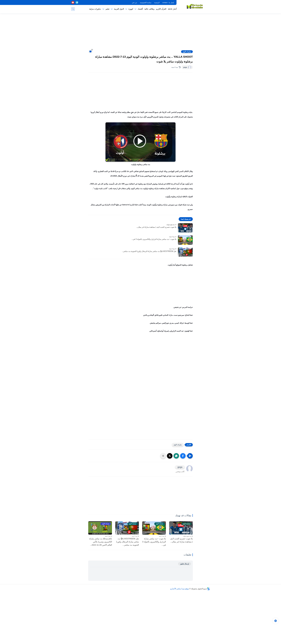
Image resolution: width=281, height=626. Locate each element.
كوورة (131, 9)
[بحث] (73, 9)
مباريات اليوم (187, 52)
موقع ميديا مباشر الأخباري (179, 589)
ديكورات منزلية (95, 9)
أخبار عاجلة (172, 9)
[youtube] (72, 2)
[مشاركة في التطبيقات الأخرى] (163, 456)
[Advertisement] (140, 33)
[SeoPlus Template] (208, 588)
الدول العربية (119, 9)
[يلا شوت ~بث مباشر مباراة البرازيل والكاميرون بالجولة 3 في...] (185, 240)
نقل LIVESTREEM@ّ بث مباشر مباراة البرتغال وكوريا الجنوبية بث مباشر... (149, 251)
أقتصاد (140, 9)
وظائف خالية (149, 9)
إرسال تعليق (184, 564)
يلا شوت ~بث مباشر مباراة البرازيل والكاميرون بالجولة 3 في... (153, 239)
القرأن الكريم (161, 9)
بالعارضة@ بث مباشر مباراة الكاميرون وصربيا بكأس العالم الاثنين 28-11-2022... (100, 542)
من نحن (134, 2)
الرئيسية (156, 2)
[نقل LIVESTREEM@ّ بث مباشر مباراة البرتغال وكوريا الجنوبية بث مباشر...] (185, 252)
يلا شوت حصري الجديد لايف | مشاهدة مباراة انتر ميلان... (156, 227)
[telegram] (76, 2)
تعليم (107, 9)
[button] (183, 456)
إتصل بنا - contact (168, 2)
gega (185, 67)
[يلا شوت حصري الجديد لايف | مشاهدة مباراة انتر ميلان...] (185, 228)
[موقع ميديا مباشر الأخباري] (195, 6)
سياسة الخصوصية (145, 2)
